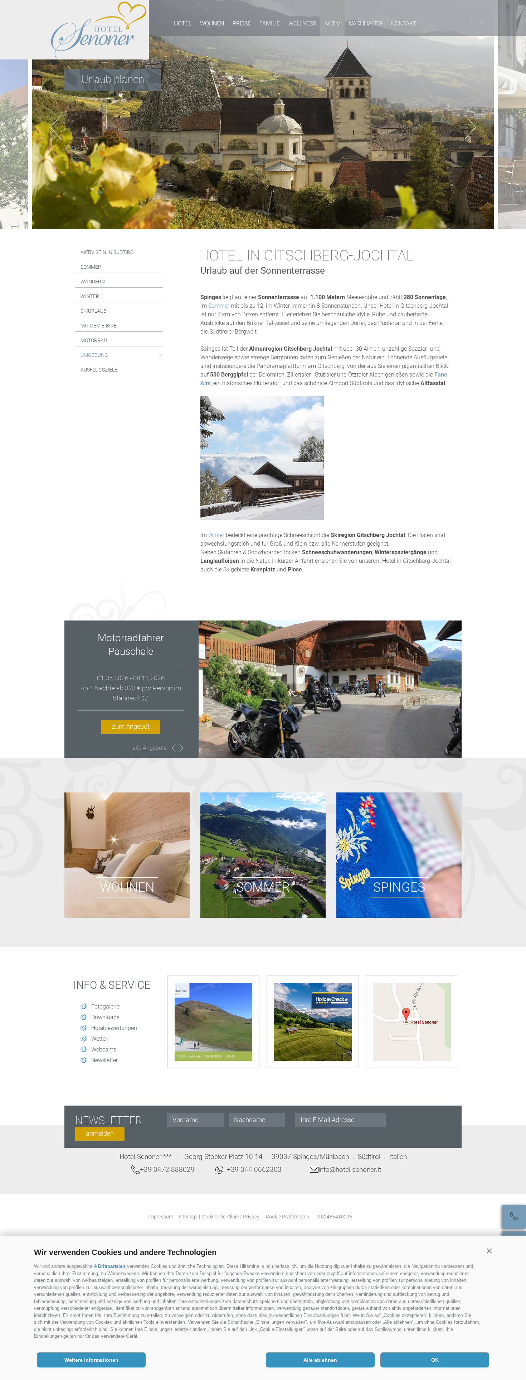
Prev (174, 748)
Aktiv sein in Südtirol (108, 252)
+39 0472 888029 (167, 1169)
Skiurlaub (94, 311)
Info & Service (111, 985)
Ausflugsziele (99, 370)
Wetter (99, 1038)
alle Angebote (149, 747)
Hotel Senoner (99, 29)
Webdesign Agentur (369, 1215)
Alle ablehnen (320, 1360)
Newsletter (104, 1060)
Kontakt (404, 23)
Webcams (103, 1049)
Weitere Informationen (91, 1360)
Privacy (251, 1217)
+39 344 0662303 (254, 1169)
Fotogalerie (105, 1006)
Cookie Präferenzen (287, 1217)
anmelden (100, 1133)
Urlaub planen (112, 79)
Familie (269, 23)
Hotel (182, 23)
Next (181, 748)
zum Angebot (131, 713)
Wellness (302, 23)
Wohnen (212, 23)
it (473, 23)
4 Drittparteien (109, 1266)
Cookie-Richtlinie (220, 1217)
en (483, 23)
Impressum (160, 1217)
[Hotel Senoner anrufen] (514, 1216)
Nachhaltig (366, 23)
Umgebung (94, 355)
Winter (90, 296)
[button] (489, 1251)
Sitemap (188, 1217)
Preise (242, 23)
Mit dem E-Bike (99, 326)
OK (435, 1360)
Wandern (93, 281)
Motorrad (94, 340)
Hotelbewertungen (114, 1028)
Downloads (105, 1017)
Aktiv (332, 23)
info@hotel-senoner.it (349, 1169)
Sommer (91, 267)
